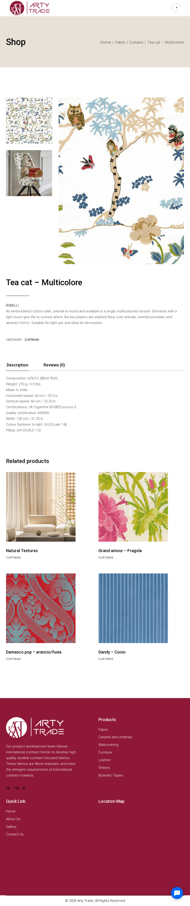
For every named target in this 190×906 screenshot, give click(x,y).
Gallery (11, 827)
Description (17, 364)
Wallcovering (108, 745)
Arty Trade (85, 901)
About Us (13, 819)
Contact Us (15, 834)
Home (11, 811)
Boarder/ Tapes (110, 775)
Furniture (105, 752)
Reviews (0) (54, 364)
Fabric (103, 730)
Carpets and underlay (115, 737)
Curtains (32, 339)
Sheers (104, 768)
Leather (104, 760)
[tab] (17, 366)
